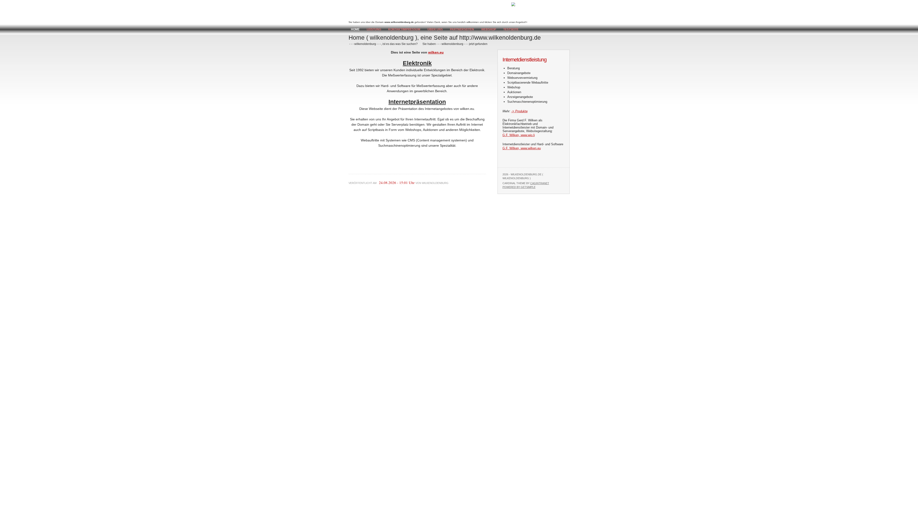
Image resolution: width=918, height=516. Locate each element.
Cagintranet (539, 183)
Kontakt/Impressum (404, 29)
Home (355, 29)
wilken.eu (436, 52)
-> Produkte (519, 111)
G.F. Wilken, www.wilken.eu (522, 148)
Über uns (435, 29)
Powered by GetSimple (519, 187)
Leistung (374, 29)
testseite (511, 29)
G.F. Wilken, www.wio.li (519, 135)
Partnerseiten (462, 29)
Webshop (488, 29)
